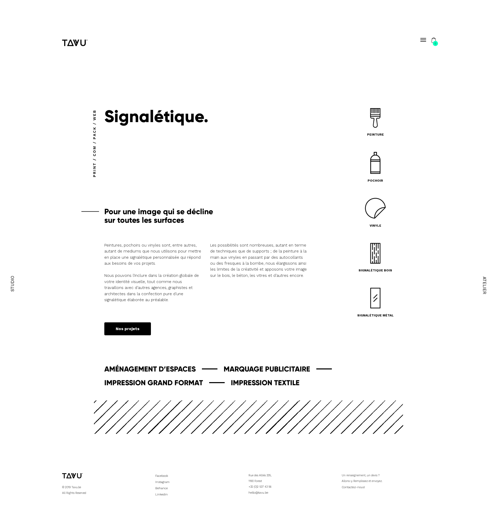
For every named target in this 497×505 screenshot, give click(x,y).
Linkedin (161, 494)
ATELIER (484, 285)
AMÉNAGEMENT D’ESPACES (150, 369)
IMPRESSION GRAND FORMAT (153, 383)
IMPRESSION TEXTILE (265, 383)
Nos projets (128, 329)
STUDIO (12, 284)
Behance (161, 488)
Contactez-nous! (353, 487)
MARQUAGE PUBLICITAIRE (267, 369)
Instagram (162, 482)
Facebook (161, 476)
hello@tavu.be (258, 492)
